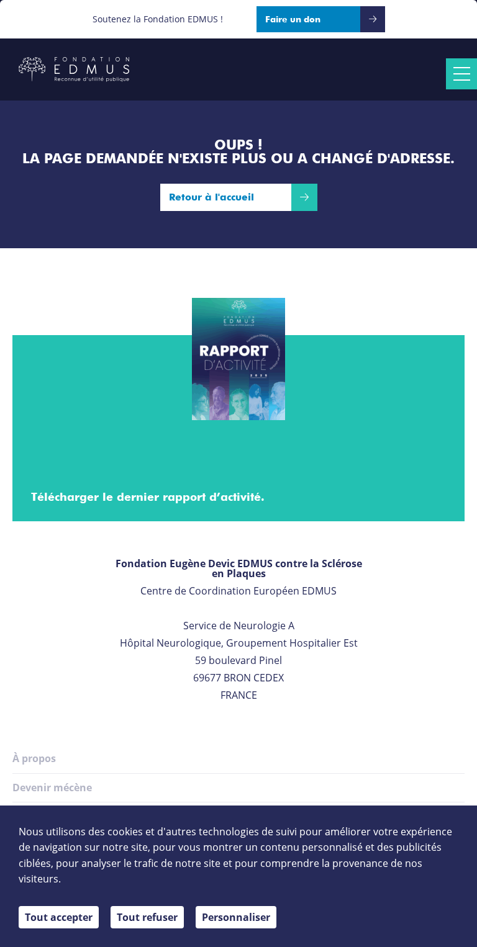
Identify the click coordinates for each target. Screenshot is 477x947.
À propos (34, 758)
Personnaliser (236, 917)
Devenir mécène (52, 787)
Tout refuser (147, 917)
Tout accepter (59, 917)
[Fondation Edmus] (74, 69)
